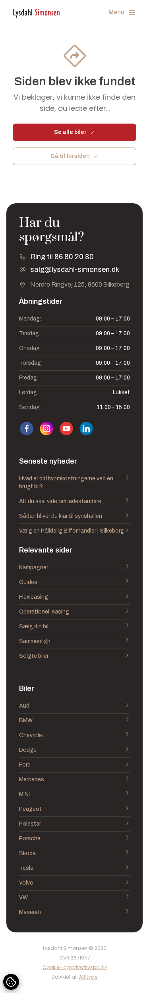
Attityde (88, 976)
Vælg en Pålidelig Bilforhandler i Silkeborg (71, 531)
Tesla (26, 868)
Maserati (30, 912)
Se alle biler (70, 132)
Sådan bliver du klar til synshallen (60, 516)
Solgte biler (33, 656)
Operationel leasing (44, 612)
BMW (26, 721)
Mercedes (31, 780)
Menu (116, 12)
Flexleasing (33, 597)
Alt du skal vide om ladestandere (60, 501)
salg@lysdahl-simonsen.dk (74, 269)
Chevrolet (32, 735)
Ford (25, 765)
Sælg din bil (33, 626)
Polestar (30, 824)
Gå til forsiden (70, 156)
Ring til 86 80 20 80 (62, 257)
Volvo (26, 883)
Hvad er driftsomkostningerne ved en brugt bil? (66, 483)
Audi (25, 706)
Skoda (27, 853)
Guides (28, 582)
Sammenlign (34, 641)
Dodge (28, 750)
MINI (24, 794)
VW (23, 898)
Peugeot (30, 809)
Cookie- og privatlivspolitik (75, 967)
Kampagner (33, 567)
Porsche (30, 839)
